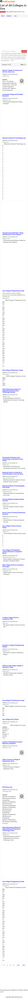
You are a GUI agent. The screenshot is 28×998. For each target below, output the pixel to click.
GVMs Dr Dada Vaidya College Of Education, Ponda (12, 666)
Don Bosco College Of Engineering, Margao (13, 646)
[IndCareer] (8, 1)
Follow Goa (2, 11)
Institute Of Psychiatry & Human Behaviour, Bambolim (12, 742)
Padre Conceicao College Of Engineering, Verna (11, 760)
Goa (15, 16)
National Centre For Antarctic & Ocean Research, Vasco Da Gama (12, 473)
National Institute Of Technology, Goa (14, 138)
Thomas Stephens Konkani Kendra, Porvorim (13, 500)
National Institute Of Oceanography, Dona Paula (13, 486)
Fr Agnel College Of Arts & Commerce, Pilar (10, 618)
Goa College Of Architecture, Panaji (13, 700)
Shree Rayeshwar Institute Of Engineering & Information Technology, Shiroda (11, 390)
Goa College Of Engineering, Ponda (13, 291)
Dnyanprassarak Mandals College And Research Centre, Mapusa (12, 233)
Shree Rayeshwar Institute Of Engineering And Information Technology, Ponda (11, 829)
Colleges (8, 16)
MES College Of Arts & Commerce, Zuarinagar (13, 565)
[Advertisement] (14, 34)
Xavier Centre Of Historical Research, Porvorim (13, 513)
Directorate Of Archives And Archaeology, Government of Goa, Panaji (12, 459)
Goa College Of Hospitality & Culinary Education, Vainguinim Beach (12, 551)
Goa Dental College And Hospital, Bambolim (12, 95)
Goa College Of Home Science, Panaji (11, 526)
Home (2, 16)
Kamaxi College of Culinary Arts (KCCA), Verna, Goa (12, 71)
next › (18, 965)
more (12, 60)
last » (24, 965)
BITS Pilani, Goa (7, 787)
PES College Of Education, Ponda (12, 370)
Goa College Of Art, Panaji (10, 719)
